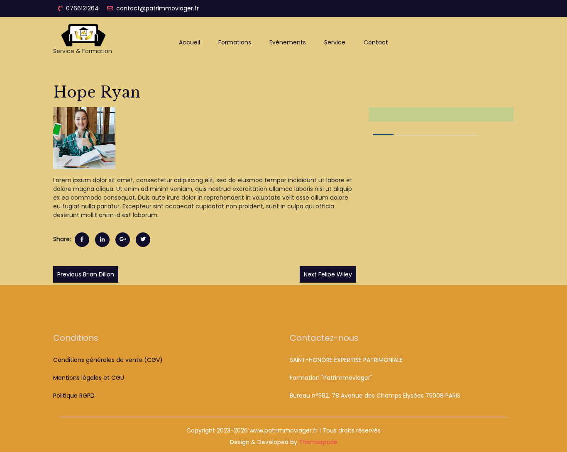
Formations (234, 42)
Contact (376, 42)
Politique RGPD (74, 395)
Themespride (317, 442)
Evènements (287, 42)
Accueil (189, 42)
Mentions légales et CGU (88, 378)
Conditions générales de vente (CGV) (108, 360)
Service (334, 42)
